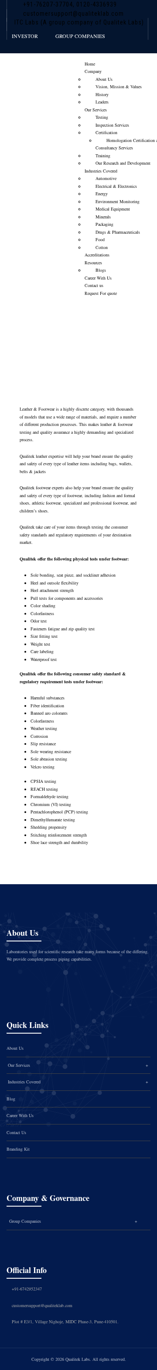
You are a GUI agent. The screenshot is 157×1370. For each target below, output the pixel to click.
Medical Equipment (113, 209)
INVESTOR (25, 35)
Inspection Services (112, 125)
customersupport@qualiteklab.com (73, 13)
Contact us (94, 285)
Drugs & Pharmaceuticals (118, 232)
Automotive (106, 178)
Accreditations (97, 255)
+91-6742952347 (27, 1289)
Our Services (96, 110)
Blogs (101, 270)
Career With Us (98, 278)
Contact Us (16, 1132)
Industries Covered (101, 171)
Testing (102, 117)
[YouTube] (95, 978)
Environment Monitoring (118, 201)
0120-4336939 (96, 4)
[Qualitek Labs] (35, 69)
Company (93, 71)
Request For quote (101, 293)
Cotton (102, 247)
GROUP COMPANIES (80, 35)
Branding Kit (18, 1149)
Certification (106, 132)
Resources (93, 262)
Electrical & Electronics (116, 186)
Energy (102, 193)
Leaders (102, 102)
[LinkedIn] (76, 978)
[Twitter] (40, 978)
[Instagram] (58, 978)
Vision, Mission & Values (119, 86)
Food (100, 239)
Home (90, 64)
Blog (11, 1099)
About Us (104, 79)
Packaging (104, 224)
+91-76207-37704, (49, 4)
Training (103, 155)
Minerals (103, 217)
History (102, 94)
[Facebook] (21, 978)
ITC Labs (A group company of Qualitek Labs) (79, 22)
